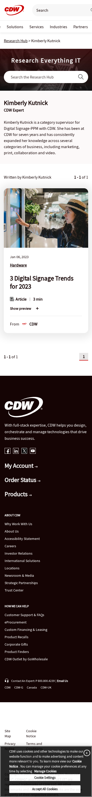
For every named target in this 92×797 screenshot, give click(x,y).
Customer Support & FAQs (24, 615)
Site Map (8, 733)
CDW (7, 687)
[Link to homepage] (13, 10)
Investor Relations (18, 553)
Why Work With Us (18, 524)
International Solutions (22, 560)
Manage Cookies (45, 771)
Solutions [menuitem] (15, 26)
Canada (32, 687)
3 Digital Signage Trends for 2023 (41, 282)
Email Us (62, 681)
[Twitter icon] (24, 451)
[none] (15, 27)
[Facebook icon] (7, 451)
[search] (57, 10)
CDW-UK (46, 687)
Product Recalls (16, 637)
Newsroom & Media (19, 575)
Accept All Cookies (44, 789)
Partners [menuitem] (80, 26)
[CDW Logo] (13, 10)
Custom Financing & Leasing (26, 629)
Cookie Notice (31, 733)
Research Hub (16, 40)
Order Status (21, 480)
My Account (20, 466)
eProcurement (16, 622)
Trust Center (14, 590)
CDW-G (18, 687)
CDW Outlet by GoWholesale (26, 659)
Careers (10, 546)
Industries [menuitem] (58, 26)
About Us (12, 531)
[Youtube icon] (33, 451)
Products (17, 494)
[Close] (85, 752)
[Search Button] (81, 77)
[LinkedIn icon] (16, 451)
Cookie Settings (45, 777)
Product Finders (17, 651)
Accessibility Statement (22, 538)
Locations (12, 568)
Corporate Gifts (16, 644)
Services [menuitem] (36, 26)
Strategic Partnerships (21, 583)
